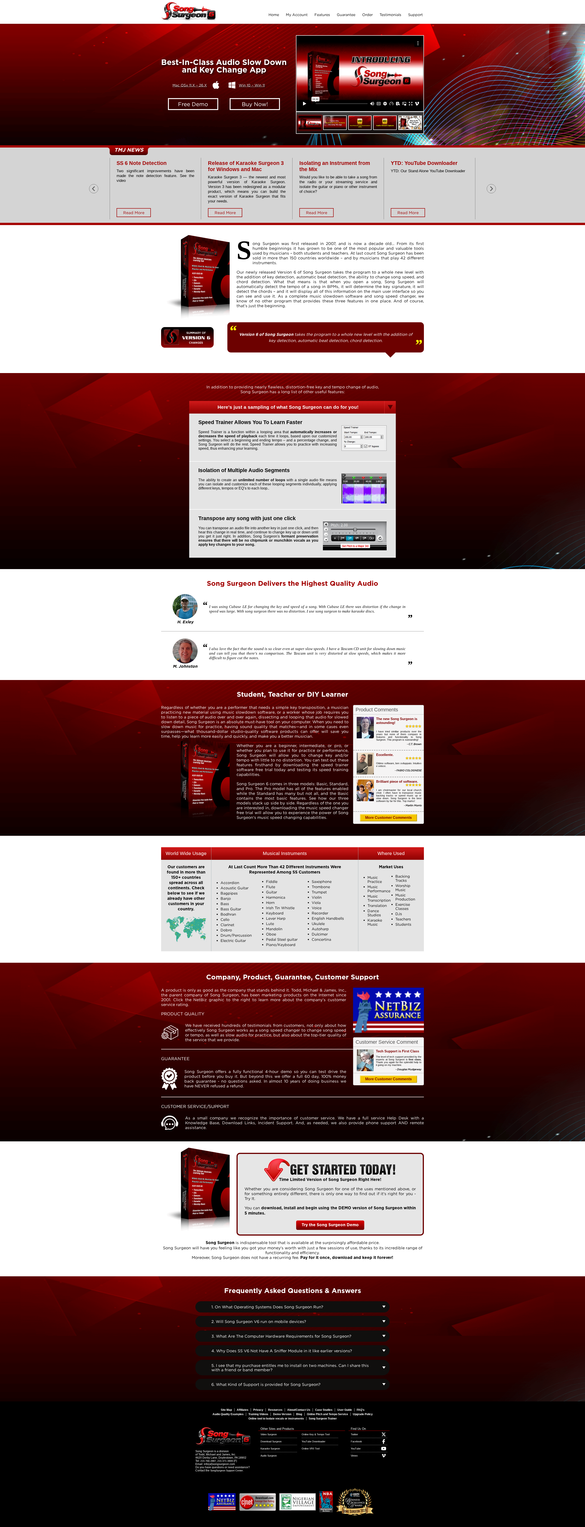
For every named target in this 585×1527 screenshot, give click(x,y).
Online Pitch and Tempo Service (327, 1414)
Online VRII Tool (310, 1448)
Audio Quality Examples (228, 1414)
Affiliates (242, 1409)
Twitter (354, 1434)
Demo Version (282, 1414)
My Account (297, 15)
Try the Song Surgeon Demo (330, 1225)
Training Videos (258, 1414)
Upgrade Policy (363, 1414)
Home (274, 15)
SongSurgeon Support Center (226, 1470)
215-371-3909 (225, 1461)
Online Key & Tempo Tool (316, 1434)
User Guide (344, 1409)
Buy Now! (255, 104)
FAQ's (360, 1409)
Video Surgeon (269, 1434)
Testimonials (390, 15)
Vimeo (354, 1455)
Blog (299, 1414)
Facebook (356, 1441)
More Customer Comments (388, 818)
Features (322, 15)
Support (415, 15)
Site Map (226, 1409)
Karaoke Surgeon (270, 1448)
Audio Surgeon (269, 1455)
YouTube (356, 1448)
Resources (275, 1409)
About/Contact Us (298, 1409)
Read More (133, 212)
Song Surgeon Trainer (323, 1418)
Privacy (258, 1409)
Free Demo (193, 104)
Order (367, 15)
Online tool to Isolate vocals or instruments (276, 1418)
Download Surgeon (271, 1441)
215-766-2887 (208, 1461)
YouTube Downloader (313, 1441)
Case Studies (323, 1409)
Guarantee (346, 15)
